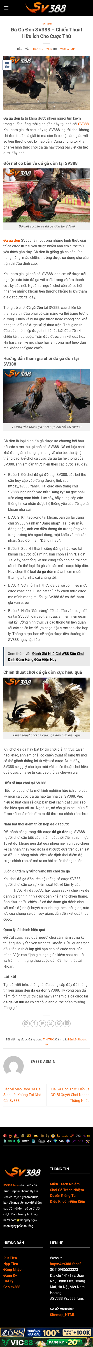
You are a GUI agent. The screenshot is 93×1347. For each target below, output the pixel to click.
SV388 (83, 124)
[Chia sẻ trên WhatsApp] (26, 1023)
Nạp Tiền (10, 1264)
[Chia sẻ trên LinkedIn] (67, 1023)
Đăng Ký (10, 1275)
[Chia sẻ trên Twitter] (42, 1023)
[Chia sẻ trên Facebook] (34, 1023)
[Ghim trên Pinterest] (59, 1023)
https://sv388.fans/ (65, 1264)
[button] (6, 7)
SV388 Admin (67, 49)
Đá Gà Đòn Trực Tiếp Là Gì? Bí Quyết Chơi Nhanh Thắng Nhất (70, 1095)
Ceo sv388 (11, 1287)
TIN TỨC (46, 23)
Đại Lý (8, 1281)
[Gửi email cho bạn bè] (50, 1023)
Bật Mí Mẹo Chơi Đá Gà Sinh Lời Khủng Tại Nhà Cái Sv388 (22, 1095)
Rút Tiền (10, 1258)
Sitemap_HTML (62, 1315)
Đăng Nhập (12, 1269)
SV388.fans (11, 1185)
